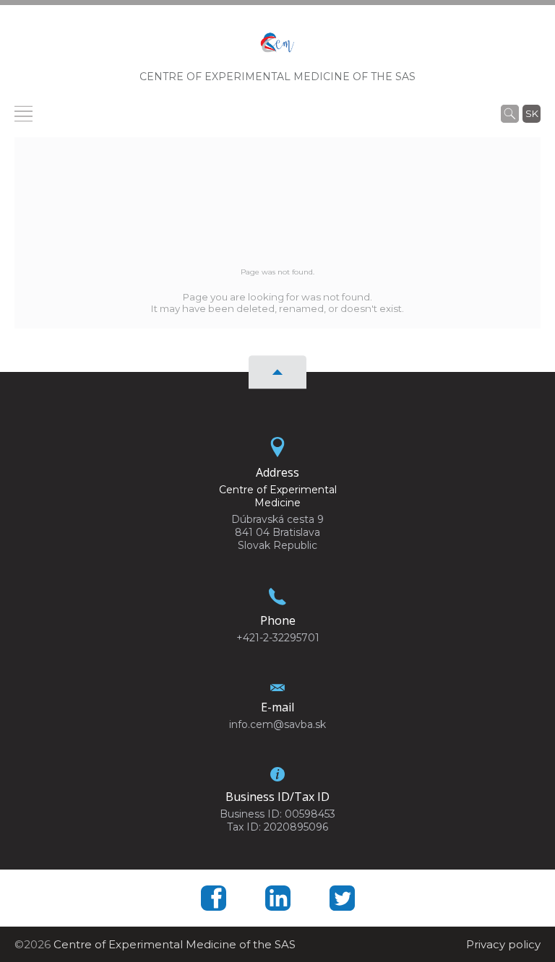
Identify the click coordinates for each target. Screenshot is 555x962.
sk (531, 113)
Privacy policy (503, 944)
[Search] (510, 113)
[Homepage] (277, 47)
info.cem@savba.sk (277, 724)
